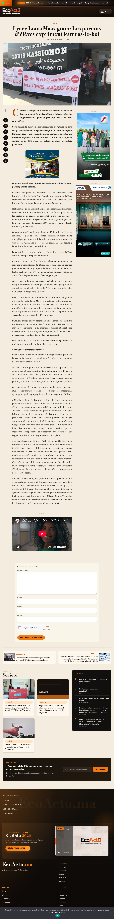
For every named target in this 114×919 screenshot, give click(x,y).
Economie (62, 867)
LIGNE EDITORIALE (10, 809)
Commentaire (23, 570)
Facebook (62, 891)
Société (57, 23)
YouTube (62, 902)
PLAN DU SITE (8, 813)
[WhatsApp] (5, 143)
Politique (62, 878)
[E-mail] (5, 155)
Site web (20, 615)
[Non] (111, 913)
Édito (4, 891)
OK (58, 916)
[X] (5, 131)
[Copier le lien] (5, 160)
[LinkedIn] (5, 137)
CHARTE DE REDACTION (12, 805)
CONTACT (7, 800)
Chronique (6, 902)
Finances (62, 870)
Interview (5, 899)
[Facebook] (5, 120)
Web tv (4, 895)
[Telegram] (5, 149)
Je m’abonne (100, 769)
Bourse (61, 874)
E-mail (20, 606)
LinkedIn (62, 899)
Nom (19, 597)
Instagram (63, 895)
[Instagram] (5, 126)
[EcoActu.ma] (11, 11)
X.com (61, 906)
